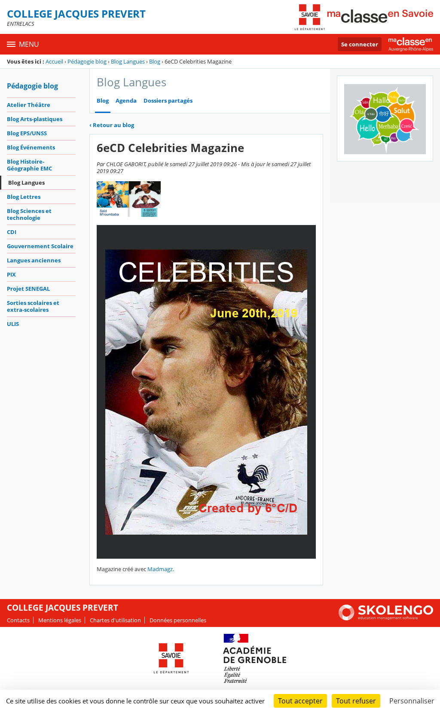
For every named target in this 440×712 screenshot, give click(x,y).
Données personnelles (178, 620)
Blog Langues (128, 61)
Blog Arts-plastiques (34, 119)
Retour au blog (111, 125)
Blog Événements (31, 147)
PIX (11, 274)
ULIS (13, 324)
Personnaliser (411, 701)
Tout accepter (300, 701)
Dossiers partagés (168, 100)
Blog (154, 61)
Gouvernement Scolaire (40, 246)
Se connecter (359, 44)
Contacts (18, 620)
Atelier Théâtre (28, 105)
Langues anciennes (34, 260)
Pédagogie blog (87, 61)
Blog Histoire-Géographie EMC (29, 165)
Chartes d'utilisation (115, 620)
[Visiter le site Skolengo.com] (386, 618)
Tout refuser (356, 701)
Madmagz (160, 569)
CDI (11, 232)
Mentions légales (59, 620)
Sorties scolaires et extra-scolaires (33, 306)
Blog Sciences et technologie (29, 214)
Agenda (126, 100)
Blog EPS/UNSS (27, 133)
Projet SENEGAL (28, 288)
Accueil (54, 61)
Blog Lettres (23, 197)
